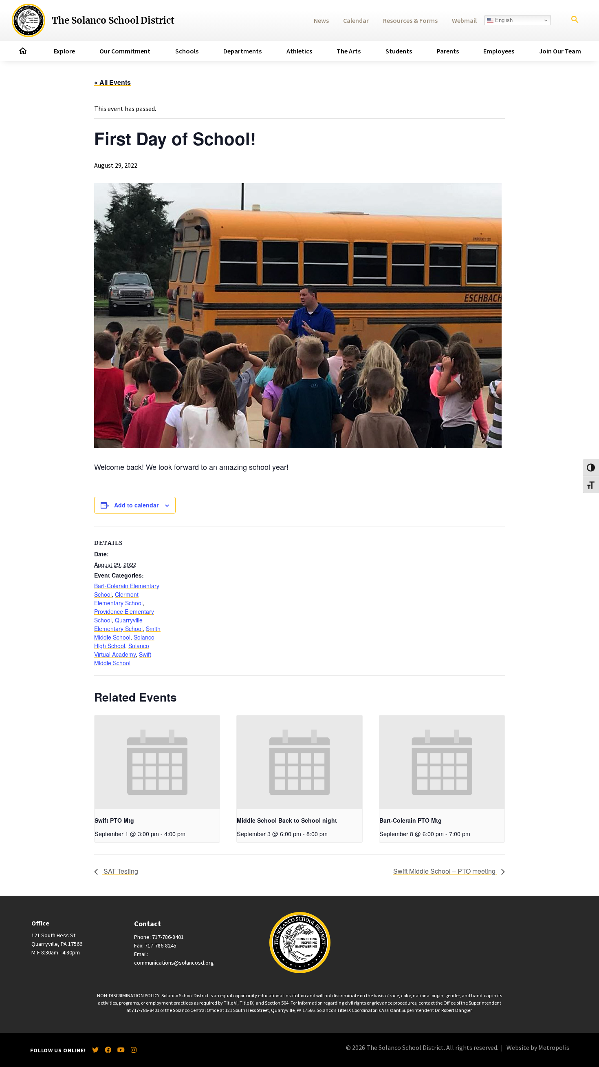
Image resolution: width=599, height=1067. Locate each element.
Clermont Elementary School (118, 598)
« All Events (112, 82)
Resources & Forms (410, 20)
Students (398, 51)
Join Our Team (560, 51)
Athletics (299, 51)
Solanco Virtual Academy (121, 650)
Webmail (464, 20)
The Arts (349, 51)
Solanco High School (124, 641)
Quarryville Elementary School (118, 624)
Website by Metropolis (538, 1047)
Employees (498, 51)
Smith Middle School (127, 632)
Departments (242, 51)
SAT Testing (120, 871)
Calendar (356, 20)
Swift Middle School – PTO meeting (445, 871)
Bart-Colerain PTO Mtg (410, 820)
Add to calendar (136, 505)
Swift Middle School (122, 658)
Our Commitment (124, 51)
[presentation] (157, 762)
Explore (64, 51)
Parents (448, 51)
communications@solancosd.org (174, 962)
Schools (186, 51)
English (503, 20)
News (321, 20)
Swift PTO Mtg (114, 820)
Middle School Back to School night (287, 820)
